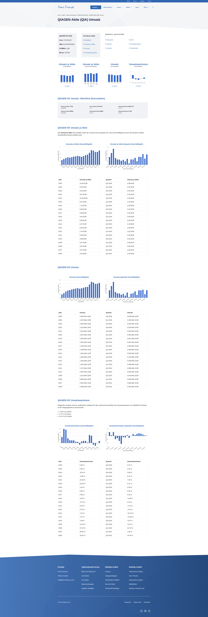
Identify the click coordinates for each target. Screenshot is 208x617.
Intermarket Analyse (136, 580)
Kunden (149, 1)
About (145, 7)
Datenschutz (137, 602)
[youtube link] (145, 611)
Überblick (87, 40)
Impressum (127, 602)
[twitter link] (141, 611)
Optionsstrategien (87, 584)
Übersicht (109, 40)
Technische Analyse (136, 571)
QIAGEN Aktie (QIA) (83, 15)
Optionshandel (107, 7)
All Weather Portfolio (112, 580)
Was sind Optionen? (88, 571)
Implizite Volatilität (87, 588)
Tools (136, 7)
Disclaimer (147, 602)
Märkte (128, 7)
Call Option (85, 576)
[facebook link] (149, 611)
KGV (132, 40)
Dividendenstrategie (112, 588)
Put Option (85, 580)
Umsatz (87, 48)
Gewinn (109, 44)
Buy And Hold (110, 584)
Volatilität (142, 1)
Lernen (119, 7)
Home (59, 15)
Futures (135, 1)
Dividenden (134, 48)
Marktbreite (133, 584)
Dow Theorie (133, 576)
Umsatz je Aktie (89, 44)
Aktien (128, 1)
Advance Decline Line (136, 588)
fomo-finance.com (64, 602)
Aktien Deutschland (71, 15)
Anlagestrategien (111, 576)
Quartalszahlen (135, 44)
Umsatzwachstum (90, 52)
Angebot (94, 7)
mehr (68, 86)
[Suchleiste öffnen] (153, 7)
